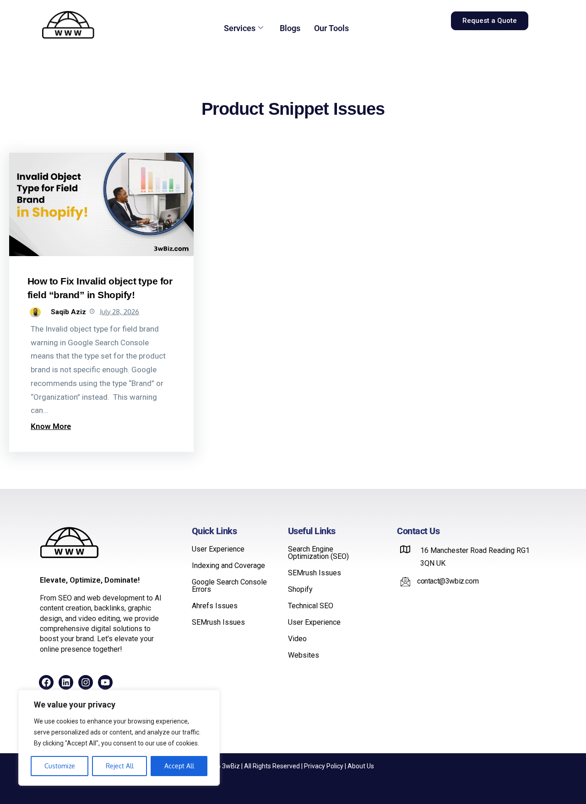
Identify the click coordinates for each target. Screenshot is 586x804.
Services (239, 28)
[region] (119, 738)
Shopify (300, 589)
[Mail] (405, 581)
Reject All (120, 766)
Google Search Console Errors (229, 586)
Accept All (179, 766)
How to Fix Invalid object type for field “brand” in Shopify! (99, 288)
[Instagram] (85, 682)
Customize (59, 766)
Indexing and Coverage (228, 565)
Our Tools (331, 28)
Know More (51, 426)
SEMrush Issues (218, 622)
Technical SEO (310, 606)
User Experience (218, 549)
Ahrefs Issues (215, 606)
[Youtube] (105, 682)
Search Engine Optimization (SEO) (318, 553)
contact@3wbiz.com (447, 581)
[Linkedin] (66, 682)
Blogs (290, 28)
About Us (360, 766)
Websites (303, 655)
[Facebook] (46, 682)
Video (297, 639)
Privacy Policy (323, 766)
